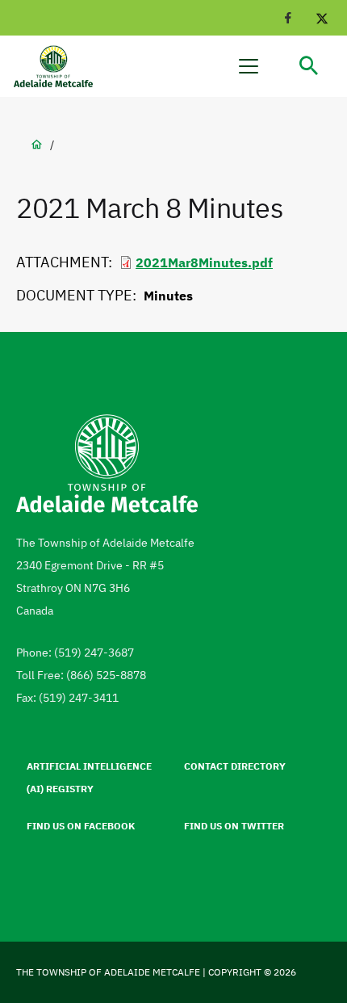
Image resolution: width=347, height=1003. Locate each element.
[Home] (60, 66)
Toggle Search (309, 66)
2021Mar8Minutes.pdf (204, 262)
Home (36, 144)
